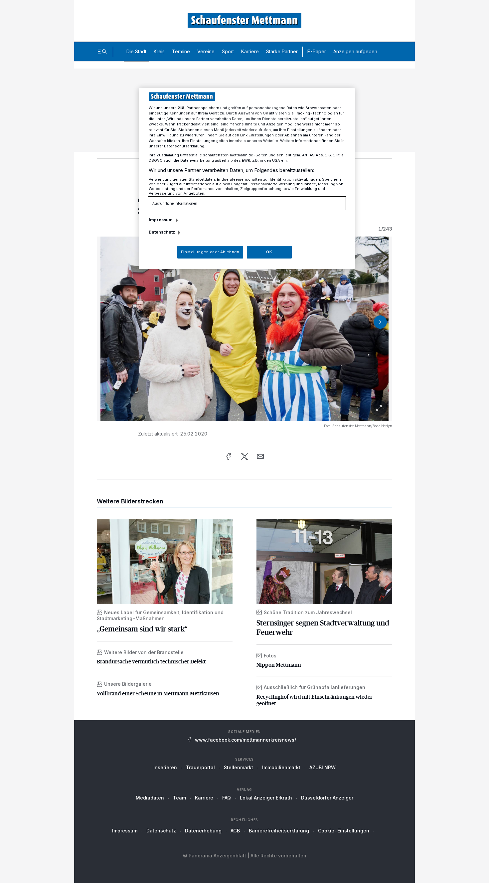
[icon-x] (244, 456)
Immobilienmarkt (281, 767)
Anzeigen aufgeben (355, 51)
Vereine (206, 51)
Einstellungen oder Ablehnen (210, 252)
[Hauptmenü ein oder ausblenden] (102, 52)
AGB (235, 830)
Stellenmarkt (238, 767)
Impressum (124, 830)
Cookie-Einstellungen (343, 830)
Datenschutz (161, 830)
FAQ (226, 797)
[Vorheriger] (108, 322)
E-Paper (316, 51)
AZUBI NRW (322, 767)
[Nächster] (380, 322)
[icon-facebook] (229, 456)
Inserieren (165, 767)
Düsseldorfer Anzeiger (327, 797)
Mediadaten (150, 797)
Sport (228, 51)
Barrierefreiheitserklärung (279, 830)
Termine (181, 51)
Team (179, 797)
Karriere (250, 51)
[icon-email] (260, 456)
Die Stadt (136, 51)
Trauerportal (200, 767)
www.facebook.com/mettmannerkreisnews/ (245, 740)
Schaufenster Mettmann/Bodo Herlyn (362, 426)
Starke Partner (282, 51)
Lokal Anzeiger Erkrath (266, 797)
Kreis (159, 51)
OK (269, 252)
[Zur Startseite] (244, 20)
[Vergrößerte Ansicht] (244, 329)
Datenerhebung (203, 830)
